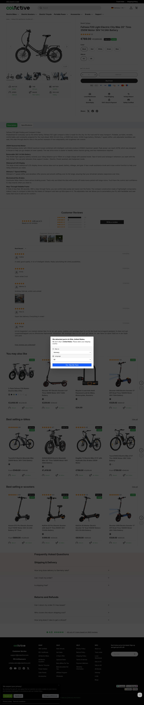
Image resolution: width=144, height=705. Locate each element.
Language (58, 356)
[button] (72, 352)
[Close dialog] (92, 338)
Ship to (57, 349)
